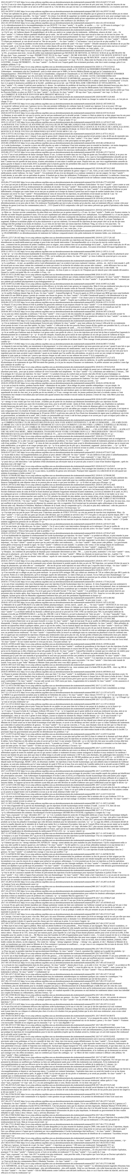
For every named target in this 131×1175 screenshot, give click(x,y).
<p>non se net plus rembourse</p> (15, 702)
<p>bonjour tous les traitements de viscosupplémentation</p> (26, 889)
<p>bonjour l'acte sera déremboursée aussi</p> (20, 884)
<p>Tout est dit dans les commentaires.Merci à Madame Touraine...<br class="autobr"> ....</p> (39, 1161)
